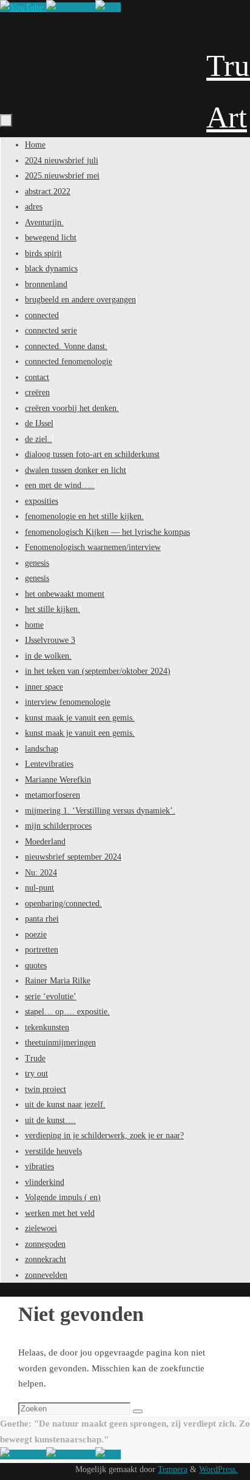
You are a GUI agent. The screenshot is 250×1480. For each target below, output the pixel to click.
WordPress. (218, 1469)
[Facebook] (70, 7)
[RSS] (108, 7)
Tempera (172, 1469)
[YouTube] (23, 7)
